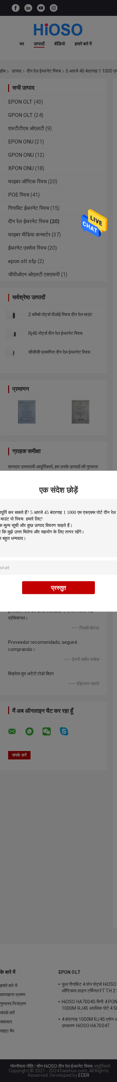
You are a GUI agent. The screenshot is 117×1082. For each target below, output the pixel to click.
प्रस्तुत (58, 587)
